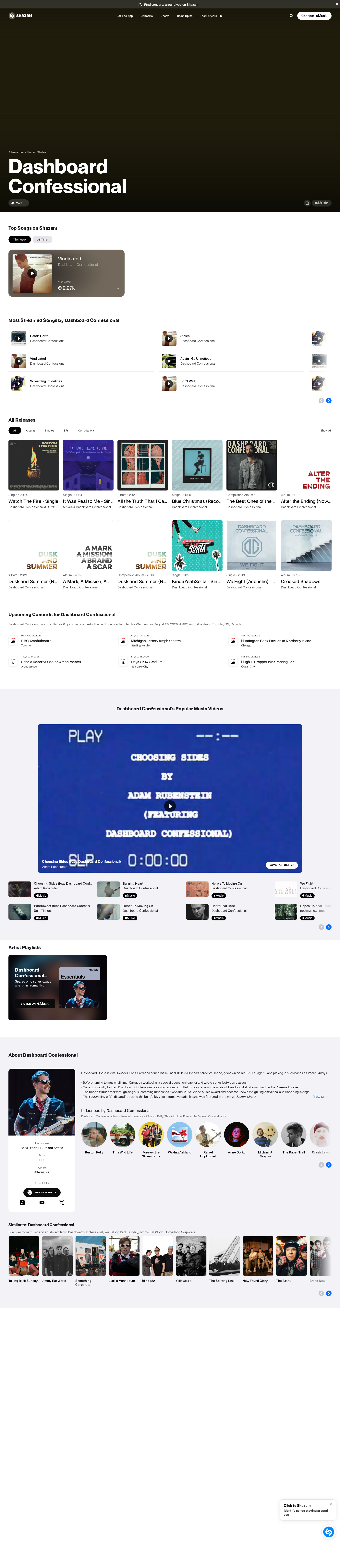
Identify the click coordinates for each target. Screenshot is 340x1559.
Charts (165, 16)
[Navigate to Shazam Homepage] (20, 15)
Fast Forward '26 (211, 16)
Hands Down (39, 336)
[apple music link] (322, 203)
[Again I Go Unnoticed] (231, 361)
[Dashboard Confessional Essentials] (57, 987)
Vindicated (38, 358)
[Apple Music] (15, 514)
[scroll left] (321, 400)
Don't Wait (187, 381)
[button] (337, 4)
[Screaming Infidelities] (81, 383)
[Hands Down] (81, 338)
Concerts (147, 16)
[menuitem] (125, 15)
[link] (282, 865)
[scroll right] (329, 400)
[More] (137, 338)
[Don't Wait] (231, 383)
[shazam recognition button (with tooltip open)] (328, 1532)
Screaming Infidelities (46, 381)
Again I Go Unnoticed (196, 358)
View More (321, 1097)
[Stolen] (231, 338)
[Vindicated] (81, 361)
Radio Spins (185, 16)
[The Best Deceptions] (319, 338)
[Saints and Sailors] (319, 384)
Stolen (185, 336)
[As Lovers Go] (319, 361)
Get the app (124, 16)
